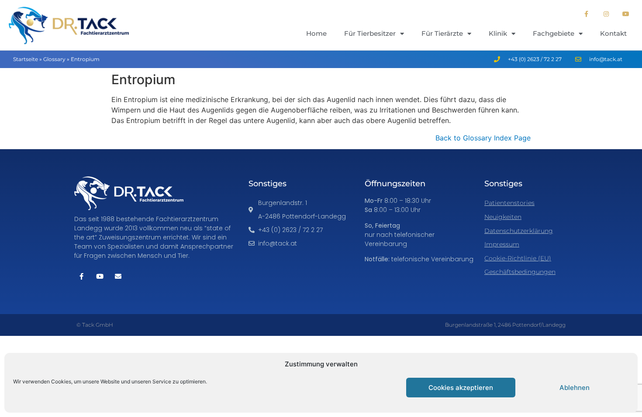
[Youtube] (625, 14)
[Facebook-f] (587, 14)
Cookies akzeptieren (460, 387)
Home (316, 33)
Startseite (25, 59)
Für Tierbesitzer (370, 33)
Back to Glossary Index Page (483, 137)
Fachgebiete (553, 33)
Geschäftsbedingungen (520, 272)
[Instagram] (606, 14)
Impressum (501, 244)
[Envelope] (118, 276)
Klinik (498, 33)
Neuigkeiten (502, 217)
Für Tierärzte (442, 33)
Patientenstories (509, 203)
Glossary (54, 59)
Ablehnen (574, 387)
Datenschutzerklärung (518, 231)
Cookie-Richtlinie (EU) (517, 258)
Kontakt (613, 33)
